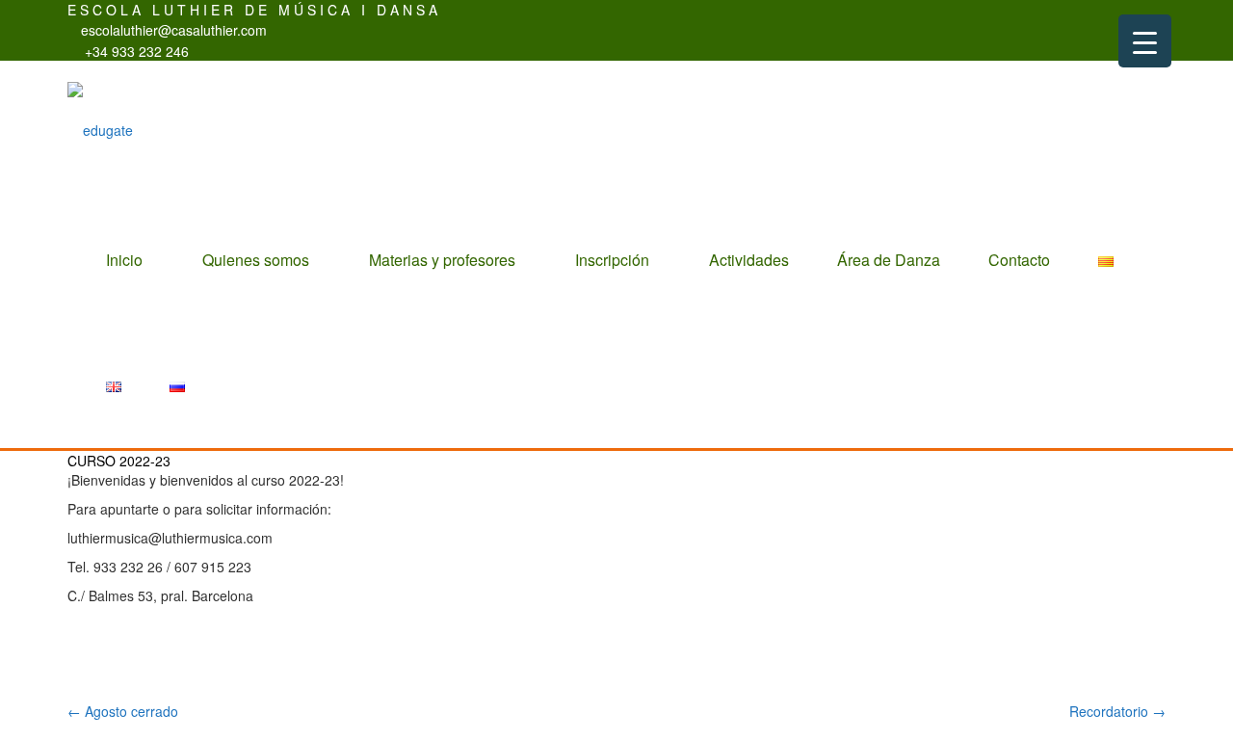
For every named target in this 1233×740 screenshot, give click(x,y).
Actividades (749, 260)
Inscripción (612, 260)
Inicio (124, 260)
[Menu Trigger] (1144, 40)
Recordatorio (1117, 711)
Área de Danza (888, 260)
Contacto (1019, 260)
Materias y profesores (442, 260)
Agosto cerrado (122, 711)
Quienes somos (255, 260)
